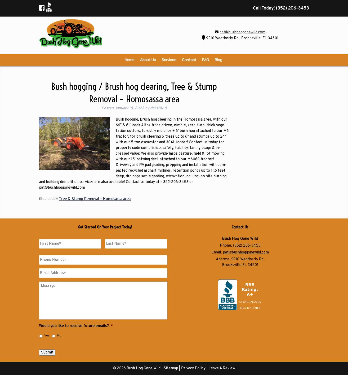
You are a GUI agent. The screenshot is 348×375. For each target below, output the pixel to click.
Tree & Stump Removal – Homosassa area (95, 199)
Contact (189, 59)
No (59, 336)
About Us (148, 59)
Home (129, 59)
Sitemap (171, 368)
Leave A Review (222, 368)
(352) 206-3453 (246, 245)
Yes (47, 336)
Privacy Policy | (195, 368)
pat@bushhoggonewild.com (242, 32)
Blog (218, 59)
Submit (47, 352)
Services (169, 59)
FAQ (205, 59)
